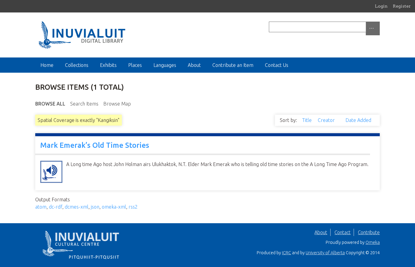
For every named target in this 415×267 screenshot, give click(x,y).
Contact (342, 232)
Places (135, 65)
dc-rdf (55, 207)
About (194, 65)
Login (381, 6)
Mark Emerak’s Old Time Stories (94, 145)
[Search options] (373, 28)
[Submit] (378, 27)
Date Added (358, 120)
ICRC (286, 252)
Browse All (50, 103)
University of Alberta (325, 252)
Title (307, 120)
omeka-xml (114, 207)
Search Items (84, 103)
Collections (76, 65)
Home (46, 65)
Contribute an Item (232, 65)
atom (40, 207)
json (95, 207)
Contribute (369, 232)
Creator (327, 120)
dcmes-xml (76, 207)
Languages (164, 65)
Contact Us (276, 65)
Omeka (372, 242)
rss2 (133, 207)
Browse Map (117, 103)
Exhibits (108, 65)
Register (402, 6)
